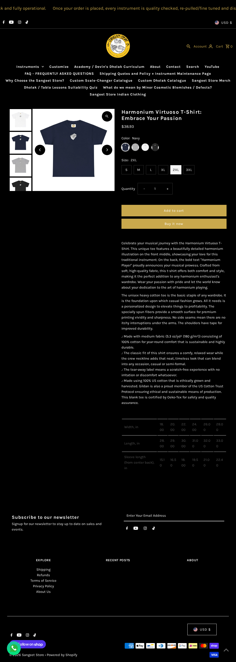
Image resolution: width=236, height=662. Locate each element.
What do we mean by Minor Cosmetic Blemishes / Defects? (157, 87)
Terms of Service (43, 581)
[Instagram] (19, 22)
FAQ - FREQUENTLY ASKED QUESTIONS (59, 74)
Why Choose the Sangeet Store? (35, 80)
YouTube (212, 67)
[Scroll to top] (226, 650)
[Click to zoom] (107, 116)
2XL (176, 170)
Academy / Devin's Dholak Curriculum (109, 67)
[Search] (189, 46)
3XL (189, 170)
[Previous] (40, 150)
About (155, 67)
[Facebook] (3, 22)
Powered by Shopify (62, 655)
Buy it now (174, 224)
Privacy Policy (43, 586)
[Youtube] (11, 22)
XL (163, 170)
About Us (43, 592)
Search (192, 67)
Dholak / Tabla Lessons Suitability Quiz (60, 87)
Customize (59, 67)
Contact (173, 67)
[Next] (107, 150)
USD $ (226, 23)
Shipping (43, 569)
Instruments (27, 67)
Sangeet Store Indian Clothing (118, 94)
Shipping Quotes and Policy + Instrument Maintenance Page (155, 74)
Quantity (128, 189)
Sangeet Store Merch (211, 80)
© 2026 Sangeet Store (27, 655)
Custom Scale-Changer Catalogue (101, 80)
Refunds (43, 575)
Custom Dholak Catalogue (162, 80)
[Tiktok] (26, 22)
